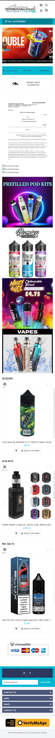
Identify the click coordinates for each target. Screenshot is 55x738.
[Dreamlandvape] (10, 70)
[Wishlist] (16, 450)
